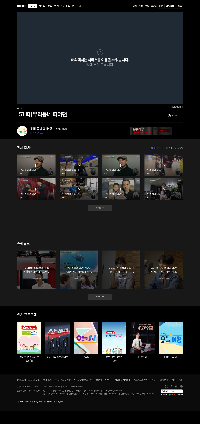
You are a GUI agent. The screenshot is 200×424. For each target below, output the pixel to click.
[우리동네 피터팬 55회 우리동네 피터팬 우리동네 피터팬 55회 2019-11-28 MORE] (36, 179)
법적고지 (153, 380)
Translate (179, 394)
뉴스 (50, 6)
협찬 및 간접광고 (80, 380)
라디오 (42, 6)
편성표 (179, 6)
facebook (171, 386)
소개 (21, 380)
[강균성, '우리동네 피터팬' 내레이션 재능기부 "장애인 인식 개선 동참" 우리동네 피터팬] (163, 251)
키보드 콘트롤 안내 (177, 107)
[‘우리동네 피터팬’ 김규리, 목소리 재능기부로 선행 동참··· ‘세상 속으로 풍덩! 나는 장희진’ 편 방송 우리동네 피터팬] (79, 251)
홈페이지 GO (34, 133)
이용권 (141, 6)
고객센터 (164, 380)
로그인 (135, 6)
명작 (74, 6)
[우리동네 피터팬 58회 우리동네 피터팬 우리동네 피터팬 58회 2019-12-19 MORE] (79, 155)
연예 (56, 6)
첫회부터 (168, 148)
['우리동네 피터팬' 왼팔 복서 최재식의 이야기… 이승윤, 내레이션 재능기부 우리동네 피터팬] (36, 251)
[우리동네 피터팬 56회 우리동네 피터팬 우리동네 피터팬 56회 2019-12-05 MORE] (163, 155)
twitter (166, 386)
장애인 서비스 (176, 380)
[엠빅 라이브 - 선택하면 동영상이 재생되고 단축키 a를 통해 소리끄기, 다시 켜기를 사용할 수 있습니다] (170, 6)
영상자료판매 (96, 380)
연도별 (180, 148)
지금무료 (65, 6)
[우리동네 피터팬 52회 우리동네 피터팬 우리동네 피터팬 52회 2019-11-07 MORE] (163, 179)
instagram (176, 386)
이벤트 (147, 6)
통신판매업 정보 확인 (126, 394)
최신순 (156, 148)
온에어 (161, 6)
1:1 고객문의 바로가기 (96, 391)
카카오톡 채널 (181, 386)
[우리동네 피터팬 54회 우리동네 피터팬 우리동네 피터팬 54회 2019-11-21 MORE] (79, 179)
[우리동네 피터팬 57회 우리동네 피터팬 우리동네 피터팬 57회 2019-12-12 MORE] (121, 155)
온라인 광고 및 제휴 (62, 380)
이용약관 (108, 380)
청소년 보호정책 (140, 380)
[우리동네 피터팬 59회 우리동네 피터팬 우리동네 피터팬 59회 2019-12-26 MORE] (36, 155)
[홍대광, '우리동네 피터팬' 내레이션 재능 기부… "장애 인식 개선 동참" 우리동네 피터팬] (121, 251)
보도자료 (153, 6)
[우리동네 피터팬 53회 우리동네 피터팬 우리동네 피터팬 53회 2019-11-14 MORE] (121, 179)
